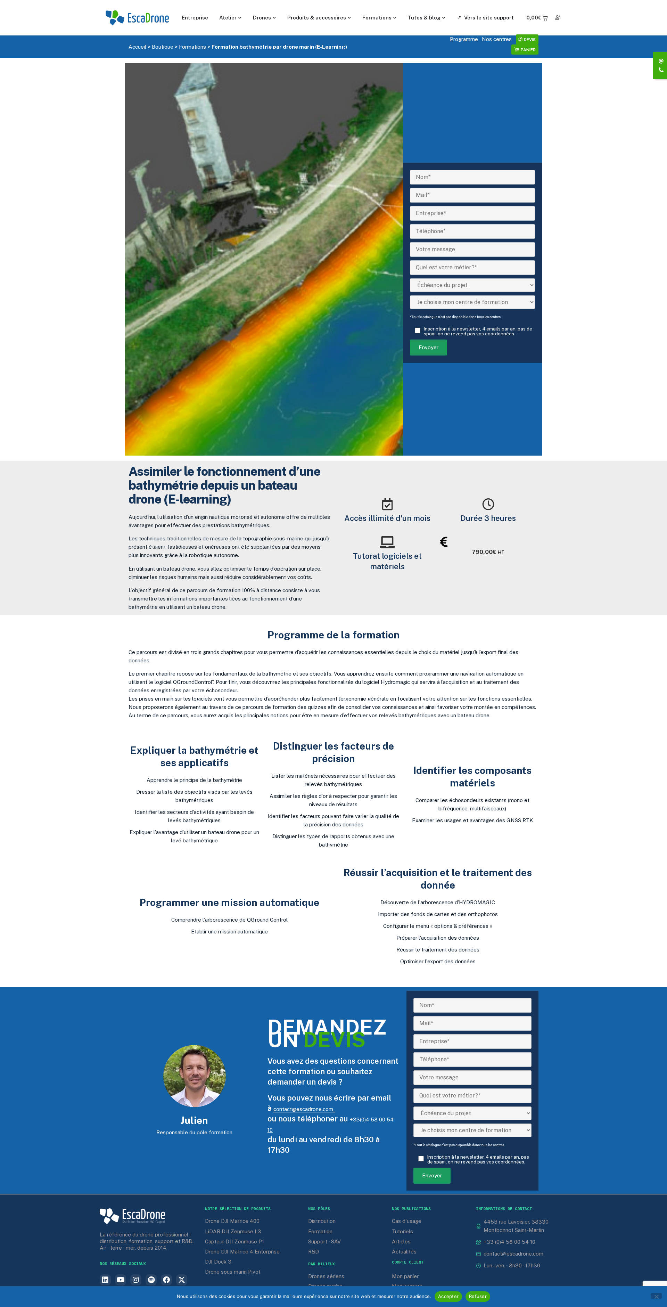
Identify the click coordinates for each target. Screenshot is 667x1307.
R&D (313, 1252)
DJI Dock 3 (218, 1262)
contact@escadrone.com (303, 1109)
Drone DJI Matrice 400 (232, 1221)
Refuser (478, 1296)
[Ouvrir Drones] (274, 18)
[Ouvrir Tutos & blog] (444, 18)
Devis (530, 39)
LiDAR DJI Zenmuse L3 (233, 1231)
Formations (192, 47)
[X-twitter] (181, 1279)
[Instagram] (135, 1279)
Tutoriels (402, 1231)
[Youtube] (120, 1279)
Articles (401, 1241)
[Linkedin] (105, 1279)
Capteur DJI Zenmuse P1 (234, 1241)
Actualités (404, 1252)
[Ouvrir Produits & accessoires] (349, 18)
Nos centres (497, 39)
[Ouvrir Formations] (395, 18)
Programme (464, 39)
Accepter (448, 1296)
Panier (528, 49)
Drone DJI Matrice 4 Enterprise (242, 1252)
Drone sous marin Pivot (233, 1272)
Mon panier (405, 1276)
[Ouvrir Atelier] (240, 18)
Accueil (137, 47)
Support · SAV (324, 1241)
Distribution (322, 1221)
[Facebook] (166, 1279)
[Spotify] (151, 1279)
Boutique (162, 47)
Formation (320, 1231)
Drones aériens (326, 1276)
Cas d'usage (406, 1221)
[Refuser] (656, 1296)
